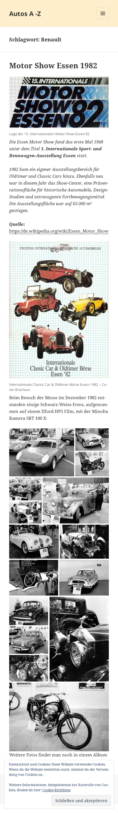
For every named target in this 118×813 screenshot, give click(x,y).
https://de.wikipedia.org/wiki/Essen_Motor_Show (59, 231)
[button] (41, 452)
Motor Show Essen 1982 (53, 65)
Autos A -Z (25, 13)
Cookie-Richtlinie (56, 790)
